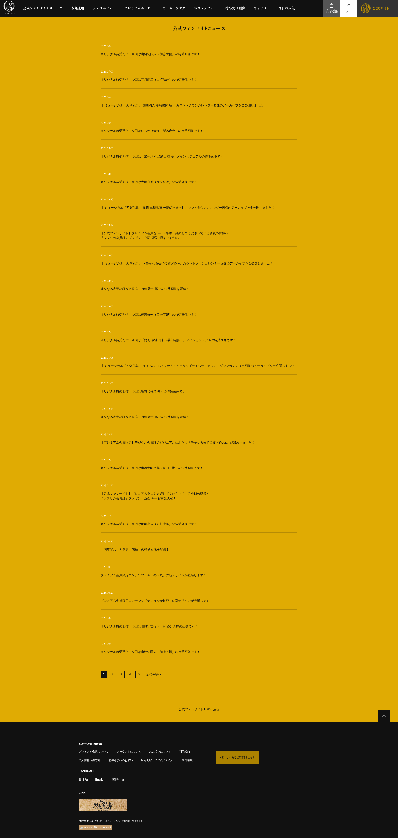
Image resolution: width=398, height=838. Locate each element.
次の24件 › (153, 674)
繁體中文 (118, 779)
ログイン (348, 12)
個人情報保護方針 (89, 760)
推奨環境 (187, 760)
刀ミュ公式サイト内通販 (331, 11)
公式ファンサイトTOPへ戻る (199, 709)
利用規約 (184, 751)
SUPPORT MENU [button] (90, 743)
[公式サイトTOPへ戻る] (384, 716)
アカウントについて (129, 751)
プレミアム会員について (93, 751)
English (100, 779)
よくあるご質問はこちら (241, 757)
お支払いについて (160, 751)
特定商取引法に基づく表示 (157, 760)
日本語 (83, 779)
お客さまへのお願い (121, 760)
